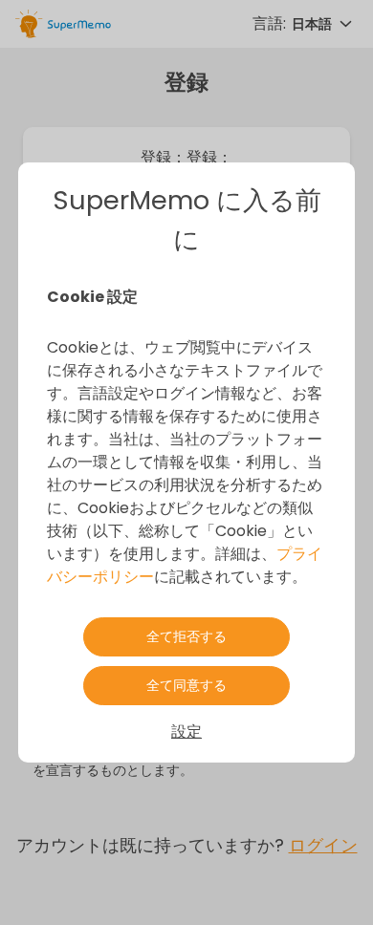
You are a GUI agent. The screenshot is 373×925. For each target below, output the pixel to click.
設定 (186, 731)
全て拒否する (186, 636)
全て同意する (186, 685)
